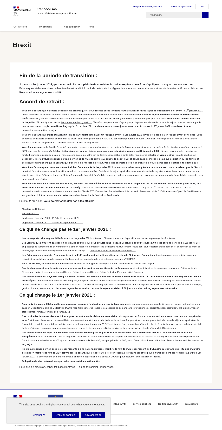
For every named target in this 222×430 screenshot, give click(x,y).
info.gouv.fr (119, 404)
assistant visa (67, 367)
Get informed (20, 26)
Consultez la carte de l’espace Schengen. (111, 250)
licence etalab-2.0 (122, 426)
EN (202, 6)
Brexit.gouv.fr (28, 213)
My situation (45, 26)
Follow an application (181, 6)
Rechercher (205, 15)
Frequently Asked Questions (147, 6)
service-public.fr (142, 404)
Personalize (38, 415)
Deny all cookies (65, 415)
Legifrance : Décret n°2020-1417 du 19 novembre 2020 (50, 218)
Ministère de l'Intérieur (33, 209)
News (91, 26)
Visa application (72, 26)
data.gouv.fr (191, 404)
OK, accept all (93, 415)
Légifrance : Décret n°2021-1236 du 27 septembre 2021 (51, 222)
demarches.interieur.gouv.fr (75, 122)
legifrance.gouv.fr (168, 404)
